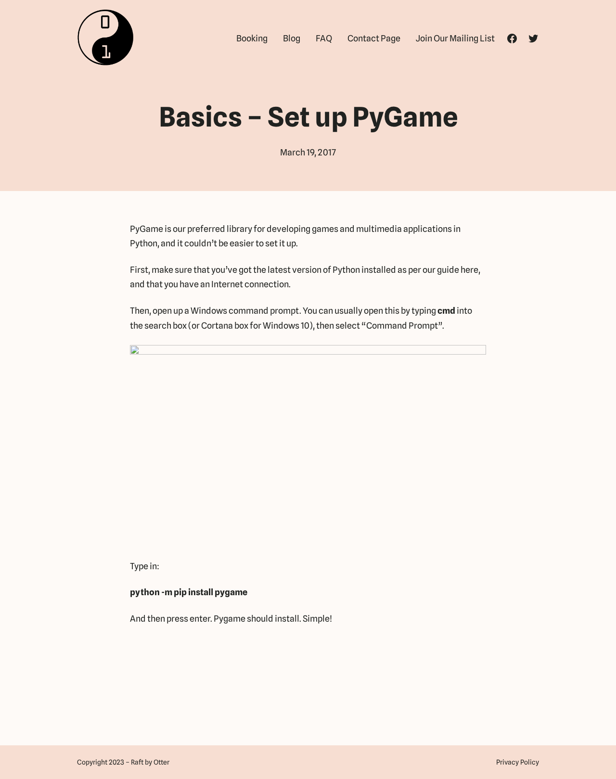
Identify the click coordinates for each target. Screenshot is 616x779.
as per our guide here (438, 270)
